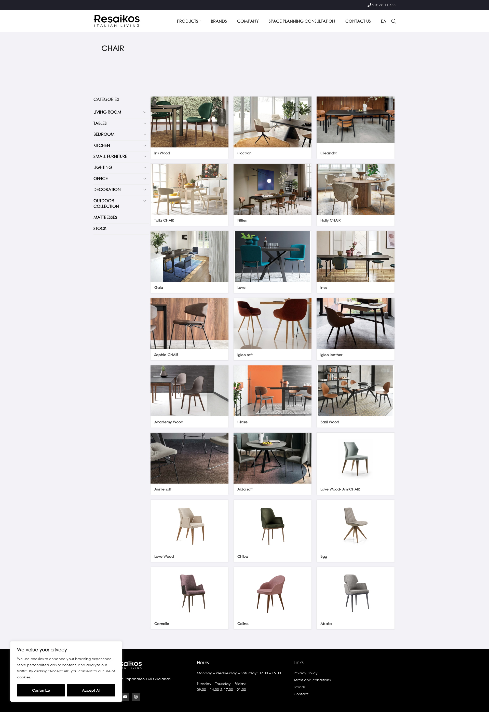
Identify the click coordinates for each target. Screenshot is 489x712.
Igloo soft (245, 354)
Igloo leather (331, 354)
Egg (323, 556)
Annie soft (162, 489)
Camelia (161, 623)
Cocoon (244, 152)
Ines (323, 287)
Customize (41, 690)
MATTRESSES (105, 217)
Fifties (242, 220)
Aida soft (245, 489)
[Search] (394, 21)
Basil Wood (329, 421)
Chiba (242, 556)
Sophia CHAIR (166, 354)
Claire (242, 421)
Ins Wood (162, 152)
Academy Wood (168, 421)
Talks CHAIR (164, 220)
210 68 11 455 (384, 5)
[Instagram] (136, 697)
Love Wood (164, 556)
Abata (326, 623)
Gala (158, 287)
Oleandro (328, 152)
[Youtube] (125, 697)
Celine (243, 623)
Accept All (91, 690)
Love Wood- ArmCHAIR (340, 489)
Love (241, 287)
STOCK (99, 228)
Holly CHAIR (330, 220)
